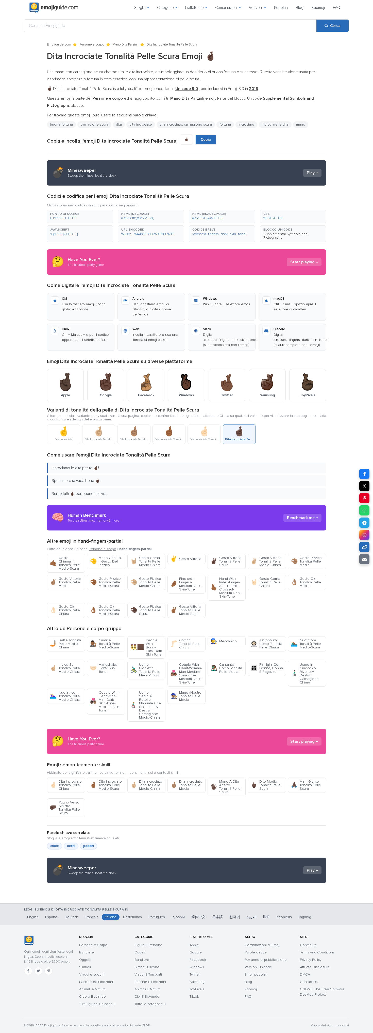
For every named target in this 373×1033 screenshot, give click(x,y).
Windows (197, 967)
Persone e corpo (91, 44)
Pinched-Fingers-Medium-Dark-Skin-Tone (185, 583)
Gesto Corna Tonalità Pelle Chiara (265, 582)
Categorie (167, 7)
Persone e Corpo (93, 945)
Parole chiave (256, 952)
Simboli (85, 967)
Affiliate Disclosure (315, 967)
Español (51, 917)
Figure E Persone (148, 945)
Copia (206, 139)
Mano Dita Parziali (125, 44)
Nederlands (132, 917)
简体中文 (198, 917)
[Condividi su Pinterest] (364, 498)
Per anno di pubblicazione (266, 960)
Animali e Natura (92, 989)
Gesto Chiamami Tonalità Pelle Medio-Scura (65, 563)
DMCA (305, 974)
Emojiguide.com (59, 44)
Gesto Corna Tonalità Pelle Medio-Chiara (145, 561)
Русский (178, 917)
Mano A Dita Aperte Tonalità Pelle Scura (225, 786)
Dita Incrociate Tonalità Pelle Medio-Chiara (146, 785)
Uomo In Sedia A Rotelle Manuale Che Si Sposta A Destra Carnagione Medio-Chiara (145, 705)
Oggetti (85, 960)
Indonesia (284, 917)
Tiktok (194, 996)
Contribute (308, 945)
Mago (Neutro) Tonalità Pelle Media (186, 696)
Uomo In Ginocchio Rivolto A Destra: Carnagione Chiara (305, 673)
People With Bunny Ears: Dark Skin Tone (146, 647)
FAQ (336, 7)
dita (119, 124)
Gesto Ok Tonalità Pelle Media (306, 582)
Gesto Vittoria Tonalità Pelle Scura (225, 561)
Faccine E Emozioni (150, 982)
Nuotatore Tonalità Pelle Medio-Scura (306, 643)
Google (196, 952)
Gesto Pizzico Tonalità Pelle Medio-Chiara (145, 582)
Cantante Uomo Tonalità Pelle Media (226, 668)
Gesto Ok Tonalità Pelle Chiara (65, 610)
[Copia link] (364, 547)
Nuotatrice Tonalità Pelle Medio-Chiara (65, 696)
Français (91, 917)
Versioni (257, 7)
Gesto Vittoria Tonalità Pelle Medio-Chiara (265, 561)
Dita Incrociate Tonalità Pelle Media (186, 785)
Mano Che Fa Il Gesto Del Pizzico (105, 561)
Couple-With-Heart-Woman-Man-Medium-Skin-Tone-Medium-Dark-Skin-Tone (186, 673)
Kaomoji (318, 7)
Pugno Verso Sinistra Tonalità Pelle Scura (65, 807)
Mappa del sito (321, 1025)
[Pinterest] (48, 971)
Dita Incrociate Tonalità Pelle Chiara (66, 785)
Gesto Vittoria (185, 558)
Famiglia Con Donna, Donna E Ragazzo (266, 668)
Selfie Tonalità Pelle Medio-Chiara (65, 643)
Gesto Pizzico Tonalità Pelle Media (306, 561)
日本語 (217, 917)
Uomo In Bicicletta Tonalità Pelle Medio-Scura (145, 669)
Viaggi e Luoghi (91, 974)
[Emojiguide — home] (53, 8)
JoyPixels (197, 989)
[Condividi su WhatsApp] (364, 510)
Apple (194, 945)
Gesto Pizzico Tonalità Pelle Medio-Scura (105, 582)
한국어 (234, 917)
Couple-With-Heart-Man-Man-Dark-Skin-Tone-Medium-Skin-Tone (105, 701)
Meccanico (223, 641)
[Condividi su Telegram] (364, 523)
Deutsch (71, 917)
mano (300, 124)
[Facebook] (28, 971)
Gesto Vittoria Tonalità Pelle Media (65, 582)
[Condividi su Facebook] (364, 474)
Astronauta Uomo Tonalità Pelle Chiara (266, 643)
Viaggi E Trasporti (148, 974)
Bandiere (86, 952)
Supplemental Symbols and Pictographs (285, 236)
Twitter (195, 974)
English (33, 917)
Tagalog (304, 917)
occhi (71, 846)
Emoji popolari (256, 974)
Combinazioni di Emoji (262, 945)
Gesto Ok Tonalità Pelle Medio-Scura (105, 610)
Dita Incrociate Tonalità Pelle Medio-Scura (106, 785)
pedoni (88, 846)
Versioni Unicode (258, 967)
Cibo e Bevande (92, 996)
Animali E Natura (147, 989)
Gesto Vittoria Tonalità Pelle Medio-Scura (185, 610)
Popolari (281, 7)
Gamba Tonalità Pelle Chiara (185, 643)
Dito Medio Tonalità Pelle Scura (265, 785)
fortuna (225, 124)
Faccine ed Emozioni (96, 982)
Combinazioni (228, 7)
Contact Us (309, 982)
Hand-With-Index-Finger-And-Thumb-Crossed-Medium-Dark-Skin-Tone (225, 587)
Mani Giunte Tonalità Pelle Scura (306, 785)
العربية (252, 917)
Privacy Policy (310, 960)
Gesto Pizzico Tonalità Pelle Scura (145, 610)
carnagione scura (94, 124)
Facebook (198, 960)
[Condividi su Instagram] (364, 535)
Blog (299, 7)
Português (156, 917)
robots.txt (342, 1025)
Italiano (110, 917)
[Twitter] (38, 971)
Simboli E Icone (146, 967)
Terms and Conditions (317, 952)
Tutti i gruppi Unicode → (97, 1004)
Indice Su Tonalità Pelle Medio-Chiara (65, 668)
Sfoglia (141, 7)
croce (54, 846)
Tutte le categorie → (150, 1004)
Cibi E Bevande (146, 996)
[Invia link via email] (364, 559)
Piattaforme (196, 7)
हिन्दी (266, 917)
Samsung (197, 982)
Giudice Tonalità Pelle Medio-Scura (105, 643)
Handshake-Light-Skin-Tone (104, 668)
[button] (80, 216)
